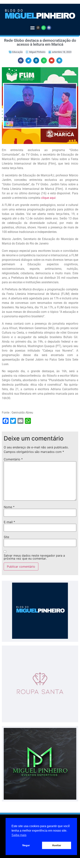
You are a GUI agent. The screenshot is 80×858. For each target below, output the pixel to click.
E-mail (9, 521)
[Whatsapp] (43, 27)
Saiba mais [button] (19, 835)
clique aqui (48, 198)
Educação (17, 52)
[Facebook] (49, 27)
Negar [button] (26, 845)
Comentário (13, 459)
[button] (32, 27)
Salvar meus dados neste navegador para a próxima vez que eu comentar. (34, 557)
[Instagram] (38, 27)
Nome (9, 506)
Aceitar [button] (56, 845)
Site (6, 536)
